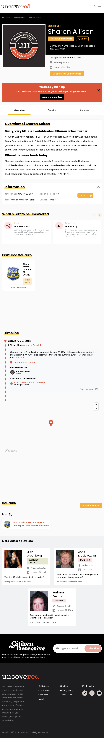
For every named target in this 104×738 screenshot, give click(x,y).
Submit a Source (91, 505)
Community (44, 690)
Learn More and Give (52, 97)
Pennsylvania (19, 17)
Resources (43, 694)
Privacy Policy (66, 690)
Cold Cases (43, 686)
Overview (19, 110)
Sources (84, 110)
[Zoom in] (96, 405)
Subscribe (93, 648)
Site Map (64, 686)
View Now (27, 281)
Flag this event (87, 389)
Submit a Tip (85, 195)
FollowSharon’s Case (61, 38)
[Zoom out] (96, 408)
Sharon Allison (35, 17)
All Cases (6, 17)
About (41, 699)
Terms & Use (66, 694)
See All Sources (18, 287)
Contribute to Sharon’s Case (67, 73)
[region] (52, 427)
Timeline (52, 110)
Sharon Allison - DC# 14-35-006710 (29, 382)
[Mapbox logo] (11, 450)
